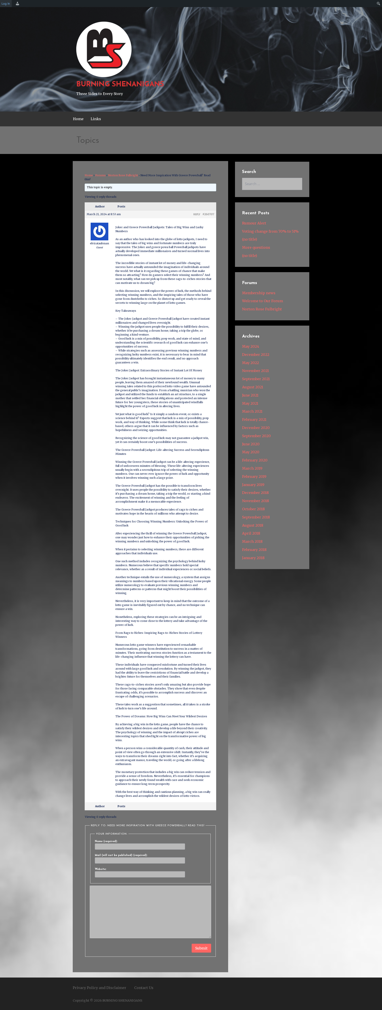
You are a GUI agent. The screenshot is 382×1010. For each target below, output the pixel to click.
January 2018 (253, 558)
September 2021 (256, 379)
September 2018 (256, 517)
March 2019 (252, 468)
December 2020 (256, 427)
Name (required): (106, 841)
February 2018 (254, 549)
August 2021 (252, 387)
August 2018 (252, 525)
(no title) (249, 239)
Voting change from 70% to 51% (270, 231)
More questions (256, 247)
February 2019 (254, 476)
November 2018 (255, 501)
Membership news (258, 293)
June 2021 (250, 395)
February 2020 (254, 460)
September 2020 (256, 436)
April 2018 (251, 533)
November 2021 (255, 370)
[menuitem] (17, 3)
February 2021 (254, 419)
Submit (201, 948)
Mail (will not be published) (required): (121, 855)
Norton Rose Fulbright (123, 175)
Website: (100, 869)
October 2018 (253, 509)
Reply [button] (196, 214)
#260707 (208, 214)
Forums (100, 175)
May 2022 (250, 363)
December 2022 (255, 354)
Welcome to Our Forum (262, 301)
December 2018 (255, 492)
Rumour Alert (254, 223)
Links (96, 119)
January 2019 (253, 484)
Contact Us (143, 987)
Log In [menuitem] (6, 3)
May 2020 (250, 452)
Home (78, 119)
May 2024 (250, 346)
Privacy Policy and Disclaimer (99, 987)
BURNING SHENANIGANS (120, 84)
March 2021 (252, 411)
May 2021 (250, 403)
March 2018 (252, 541)
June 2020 (251, 444)
